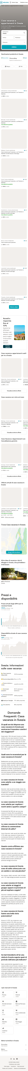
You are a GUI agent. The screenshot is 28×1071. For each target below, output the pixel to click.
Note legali (6, 1066)
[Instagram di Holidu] (11, 1059)
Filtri (21, 66)
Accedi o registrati (7, 346)
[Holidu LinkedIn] (14, 1059)
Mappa (8, 66)
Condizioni (13, 1066)
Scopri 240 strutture (14, 552)
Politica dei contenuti (7, 1068)
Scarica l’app (15, 2)
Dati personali (20, 1066)
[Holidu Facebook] (17, 1059)
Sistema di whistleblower (20, 1068)
